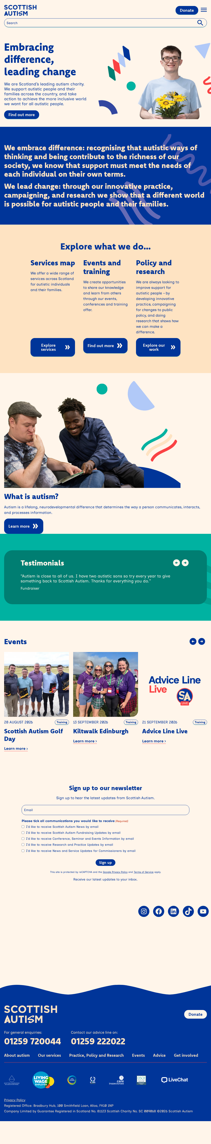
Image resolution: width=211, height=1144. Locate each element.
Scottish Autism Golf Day (33, 735)
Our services (49, 1055)
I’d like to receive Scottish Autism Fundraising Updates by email (73, 833)
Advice (159, 1055)
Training (62, 722)
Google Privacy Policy (115, 872)
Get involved (186, 1055)
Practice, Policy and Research (96, 1055)
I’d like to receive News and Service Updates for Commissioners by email (80, 851)
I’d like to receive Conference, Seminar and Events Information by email (80, 839)
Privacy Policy (14, 1099)
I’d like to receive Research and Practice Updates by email (69, 845)
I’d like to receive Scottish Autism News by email (62, 827)
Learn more (19, 526)
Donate (187, 10)
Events (138, 1055)
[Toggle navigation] (204, 10)
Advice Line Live (165, 731)
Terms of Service (144, 872)
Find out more (21, 114)
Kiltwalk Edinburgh (101, 731)
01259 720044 (32, 1041)
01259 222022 (98, 1041)
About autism (17, 1055)
